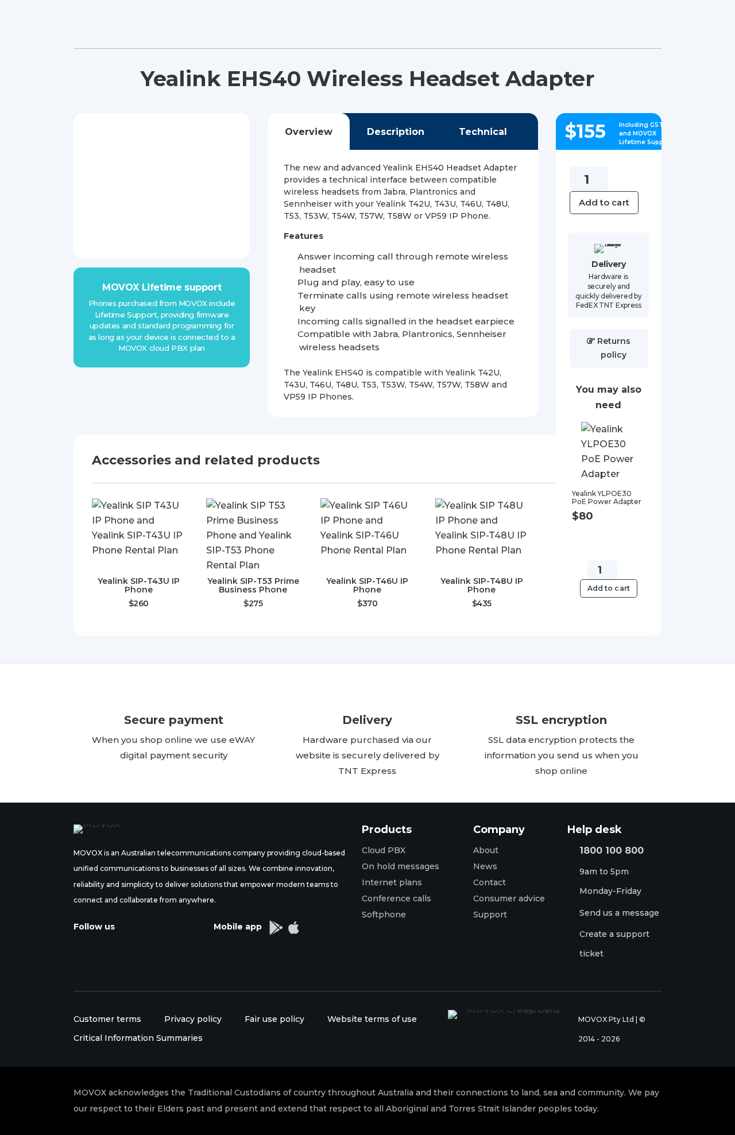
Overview (308, 131)
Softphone (384, 914)
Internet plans (392, 882)
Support (490, 914)
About (485, 850)
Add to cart (604, 202)
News (485, 866)
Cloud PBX (383, 850)
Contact (489, 882)
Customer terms (107, 1019)
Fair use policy (276, 1019)
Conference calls (396, 898)
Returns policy (613, 348)
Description (395, 131)
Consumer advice (509, 898)
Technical (483, 131)
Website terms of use (372, 1019)
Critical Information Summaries (138, 1038)
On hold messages (400, 866)
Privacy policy (193, 1019)
